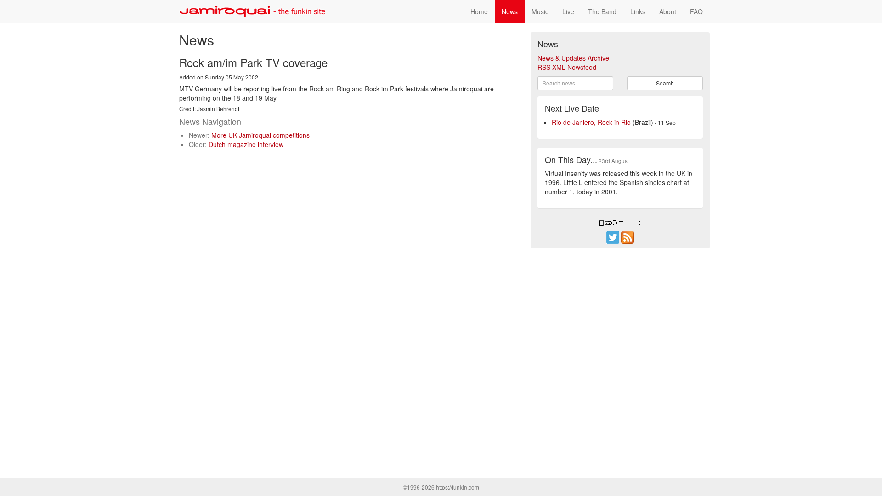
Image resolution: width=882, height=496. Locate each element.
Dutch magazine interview (246, 144)
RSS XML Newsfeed (566, 67)
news (510, 11)
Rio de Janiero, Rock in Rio (591, 122)
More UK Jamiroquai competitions (260, 135)
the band (602, 11)
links (637, 11)
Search (665, 83)
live (568, 11)
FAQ (696, 11)
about (667, 11)
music (539, 11)
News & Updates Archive (573, 57)
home (479, 11)
